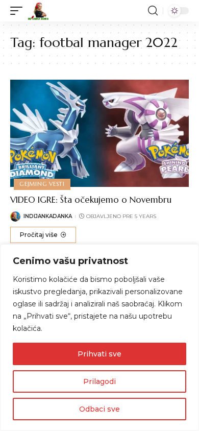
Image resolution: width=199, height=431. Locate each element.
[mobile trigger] (19, 10)
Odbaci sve (99, 409)
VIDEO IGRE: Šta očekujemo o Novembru (90, 199)
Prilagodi (99, 381)
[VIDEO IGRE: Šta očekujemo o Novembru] (99, 133)
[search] (152, 11)
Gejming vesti (42, 183)
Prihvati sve (99, 353)
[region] (99, 337)
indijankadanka (47, 216)
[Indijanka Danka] (38, 10)
